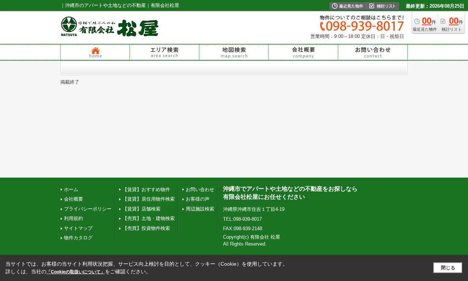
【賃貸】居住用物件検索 (148, 199)
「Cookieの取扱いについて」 (75, 271)
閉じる (448, 267)
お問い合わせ (200, 189)
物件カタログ (78, 237)
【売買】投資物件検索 (146, 228)
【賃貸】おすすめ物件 (146, 189)
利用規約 (73, 218)
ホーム (71, 189)
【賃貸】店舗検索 (141, 209)
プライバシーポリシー (88, 209)
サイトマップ (78, 228)
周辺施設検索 (200, 209)
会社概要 (73, 199)
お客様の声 (198, 199)
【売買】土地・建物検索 (148, 218)
